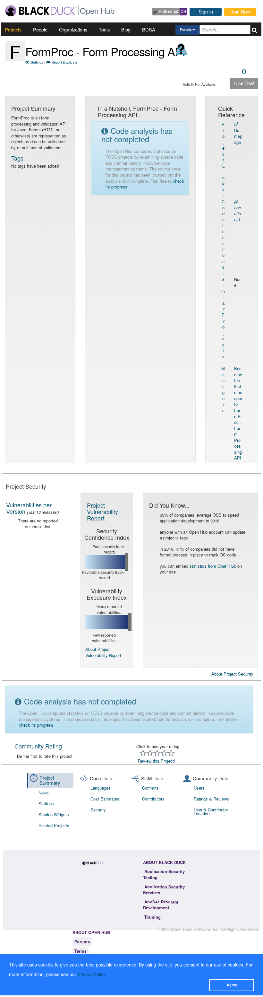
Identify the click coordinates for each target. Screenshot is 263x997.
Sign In (206, 12)
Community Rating (38, 746)
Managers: (223, 392)
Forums (82, 942)
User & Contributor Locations (211, 812)
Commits (150, 788)
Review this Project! (156, 761)
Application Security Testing (164, 874)
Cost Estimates (104, 799)
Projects (13, 29)
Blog (126, 29)
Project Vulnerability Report (102, 511)
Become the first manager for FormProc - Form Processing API (238, 413)
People (40, 29)
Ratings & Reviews (211, 799)
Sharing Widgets (53, 814)
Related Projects (53, 825)
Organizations (73, 29)
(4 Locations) (237, 210)
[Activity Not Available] (181, 49)
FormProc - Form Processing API (105, 51)
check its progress (36, 725)
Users (199, 788)
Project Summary (49, 780)
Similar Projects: (223, 321)
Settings (37, 62)
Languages (100, 788)
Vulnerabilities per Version (29, 508)
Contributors (153, 799)
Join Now (240, 12)
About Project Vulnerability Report (103, 652)
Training (152, 917)
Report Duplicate (64, 62)
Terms (80, 951)
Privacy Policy (92, 974)
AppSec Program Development (160, 905)
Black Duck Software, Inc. (195, 929)
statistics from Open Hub (213, 566)
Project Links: (223, 160)
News (43, 793)
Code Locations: (223, 237)
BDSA (148, 29)
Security (98, 810)
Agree (231, 985)
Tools (104, 29)
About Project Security (232, 674)
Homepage (238, 136)
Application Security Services (164, 890)
